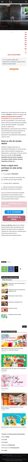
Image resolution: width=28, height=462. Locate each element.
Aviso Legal (14, 455)
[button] (2, 1)
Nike (6, 450)
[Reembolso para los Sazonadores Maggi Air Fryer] (4, 291)
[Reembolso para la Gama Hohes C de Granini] (4, 285)
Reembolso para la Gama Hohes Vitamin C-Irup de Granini (12, 349)
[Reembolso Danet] (4, 310)
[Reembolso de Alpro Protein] (4, 297)
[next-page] (4, 321)
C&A (6, 439)
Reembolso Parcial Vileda (14, 314)
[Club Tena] (14, 380)
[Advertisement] (12, 42)
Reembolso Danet (12, 308)
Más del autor (7, 280)
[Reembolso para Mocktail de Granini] (14, 419)
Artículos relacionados (10, 277)
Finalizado (6, 5)
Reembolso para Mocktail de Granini (13, 427)
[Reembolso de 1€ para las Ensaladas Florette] (14, 360)
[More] (21, 269)
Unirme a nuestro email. (9, 64)
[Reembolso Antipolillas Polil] (4, 303)
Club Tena (4, 388)
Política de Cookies (9, 456)
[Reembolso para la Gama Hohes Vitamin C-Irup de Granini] (14, 340)
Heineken (8, 261)
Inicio (2, 5)
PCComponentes (15, 447)
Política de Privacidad (21, 455)
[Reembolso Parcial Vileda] (4, 316)
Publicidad (20, 456)
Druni (6, 442)
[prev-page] (2, 321)
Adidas (7, 437)
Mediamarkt (12, 445)
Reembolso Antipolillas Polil (15, 302)
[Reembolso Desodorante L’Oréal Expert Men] (14, 399)
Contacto (15, 456)
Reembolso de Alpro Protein (15, 296)
